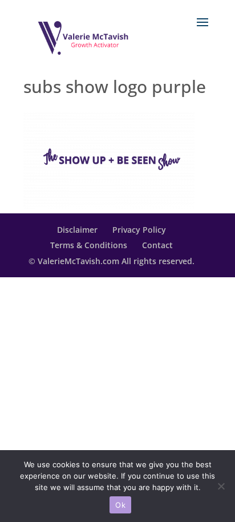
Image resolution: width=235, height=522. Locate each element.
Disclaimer (77, 229)
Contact (157, 245)
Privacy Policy (139, 229)
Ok (120, 504)
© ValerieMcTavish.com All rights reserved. (112, 261)
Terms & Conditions (88, 245)
